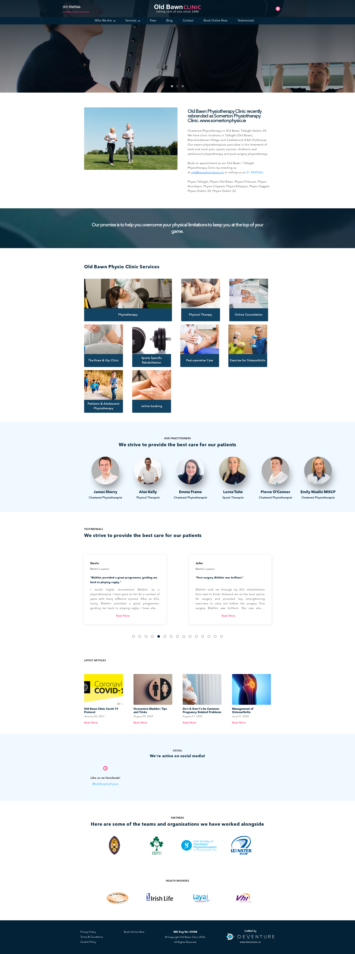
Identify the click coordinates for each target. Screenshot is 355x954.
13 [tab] (209, 636)
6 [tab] (165, 636)
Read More (123, 616)
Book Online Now (215, 20)
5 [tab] (158, 636)
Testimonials (246, 20)
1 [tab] (133, 636)
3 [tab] (146, 636)
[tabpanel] (230, 585)
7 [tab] (171, 636)
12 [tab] (202, 636)
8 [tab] (177, 636)
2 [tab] (139, 636)
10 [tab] (190, 636)
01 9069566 (254, 172)
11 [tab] (196, 636)
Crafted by (250, 931)
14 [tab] (215, 636)
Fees (153, 20)
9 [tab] (183, 636)
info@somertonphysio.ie (76, 12)
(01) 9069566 (71, 7)
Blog (169, 20)
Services (130, 20)
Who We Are (103, 20)
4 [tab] (152, 636)
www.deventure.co (250, 942)
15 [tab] (221, 636)
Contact (188, 20)
